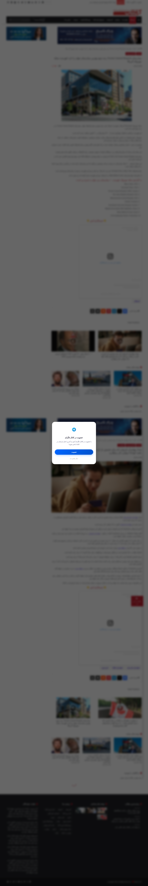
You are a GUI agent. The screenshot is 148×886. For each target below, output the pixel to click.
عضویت (74, 452)
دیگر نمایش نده (74, 458)
